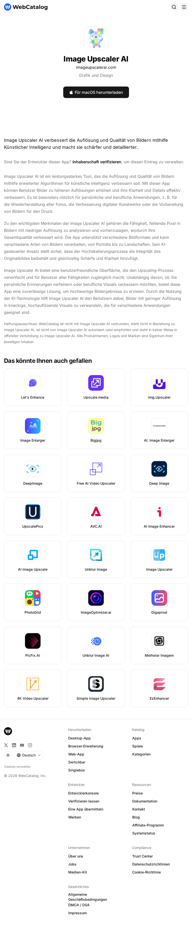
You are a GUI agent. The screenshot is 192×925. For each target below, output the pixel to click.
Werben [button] (74, 817)
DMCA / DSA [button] (79, 905)
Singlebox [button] (76, 770)
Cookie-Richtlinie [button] (146, 872)
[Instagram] (30, 745)
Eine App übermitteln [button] (85, 809)
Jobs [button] (72, 864)
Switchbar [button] (76, 762)
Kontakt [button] (138, 809)
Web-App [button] (76, 754)
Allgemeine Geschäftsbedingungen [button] (87, 897)
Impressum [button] (77, 913)
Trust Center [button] (142, 856)
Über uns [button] (75, 856)
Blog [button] (136, 817)
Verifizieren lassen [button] (83, 801)
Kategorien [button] (141, 754)
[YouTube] (22, 745)
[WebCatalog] (8, 731)
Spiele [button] (137, 746)
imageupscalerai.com (96, 67)
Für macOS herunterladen (99, 92)
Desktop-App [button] (79, 738)
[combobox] (29, 755)
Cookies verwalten (17, 766)
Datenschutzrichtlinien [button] (151, 864)
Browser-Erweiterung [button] (85, 746)
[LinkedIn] (14, 745)
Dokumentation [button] (144, 801)
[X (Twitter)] (6, 745)
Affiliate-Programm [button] (148, 825)
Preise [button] (137, 793)
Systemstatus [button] (143, 833)
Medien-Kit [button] (77, 872)
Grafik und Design (96, 75)
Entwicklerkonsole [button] (83, 793)
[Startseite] (26, 7)
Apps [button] (136, 738)
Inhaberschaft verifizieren (96, 161)
